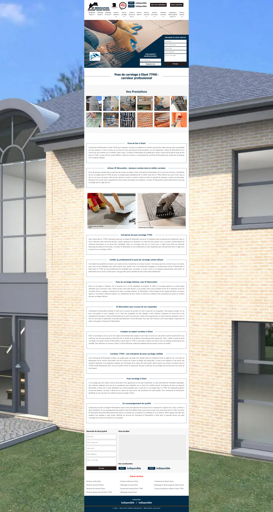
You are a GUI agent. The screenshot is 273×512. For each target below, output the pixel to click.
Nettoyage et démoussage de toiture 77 (172, 14)
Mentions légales (152, 508)
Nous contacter (176, 5)
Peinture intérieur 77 (181, 14)
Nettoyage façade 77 (100, 13)
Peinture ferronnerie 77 (154, 14)
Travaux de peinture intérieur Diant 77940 (169, 489)
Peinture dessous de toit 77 (132, 14)
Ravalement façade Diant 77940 (131, 489)
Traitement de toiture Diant (163, 481)
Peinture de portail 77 (146, 14)
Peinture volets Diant (93, 481)
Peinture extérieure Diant (129, 481)
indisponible (141, 3)
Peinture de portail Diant (95, 485)
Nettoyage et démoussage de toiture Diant (169, 485)
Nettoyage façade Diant (128, 492)
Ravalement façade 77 (92, 13)
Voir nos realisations (158, 5)
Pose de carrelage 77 (124, 14)
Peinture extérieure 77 (116, 14)
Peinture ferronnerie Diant (95, 489)
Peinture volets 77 (139, 13)
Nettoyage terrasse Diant (129, 485)
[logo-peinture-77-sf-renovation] (98, 6)
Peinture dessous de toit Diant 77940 (99, 492)
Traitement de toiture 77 (163, 14)
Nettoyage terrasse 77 (108, 13)
